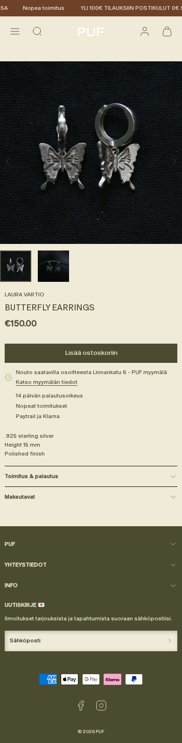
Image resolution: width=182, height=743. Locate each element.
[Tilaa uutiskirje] (169, 641)
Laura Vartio (24, 294)
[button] (15, 31)
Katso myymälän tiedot (46, 382)
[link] (144, 31)
